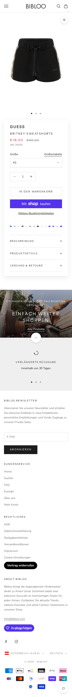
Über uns (9, 498)
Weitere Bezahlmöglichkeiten (36, 213)
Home (8, 471)
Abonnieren (21, 449)
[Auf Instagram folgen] (16, 642)
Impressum (11, 551)
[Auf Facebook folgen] (6, 642)
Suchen (8, 478)
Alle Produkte (36, 329)
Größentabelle (53, 154)
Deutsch (56, 653)
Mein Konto (11, 505)
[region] (36, 363)
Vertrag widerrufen (20, 565)
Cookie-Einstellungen (17, 557)
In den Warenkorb (36, 191)
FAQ (7, 485)
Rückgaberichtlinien (16, 538)
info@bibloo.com (14, 619)
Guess (17, 127)
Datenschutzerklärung (17, 531)
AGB (7, 524)
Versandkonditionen (16, 544)
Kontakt (9, 491)
